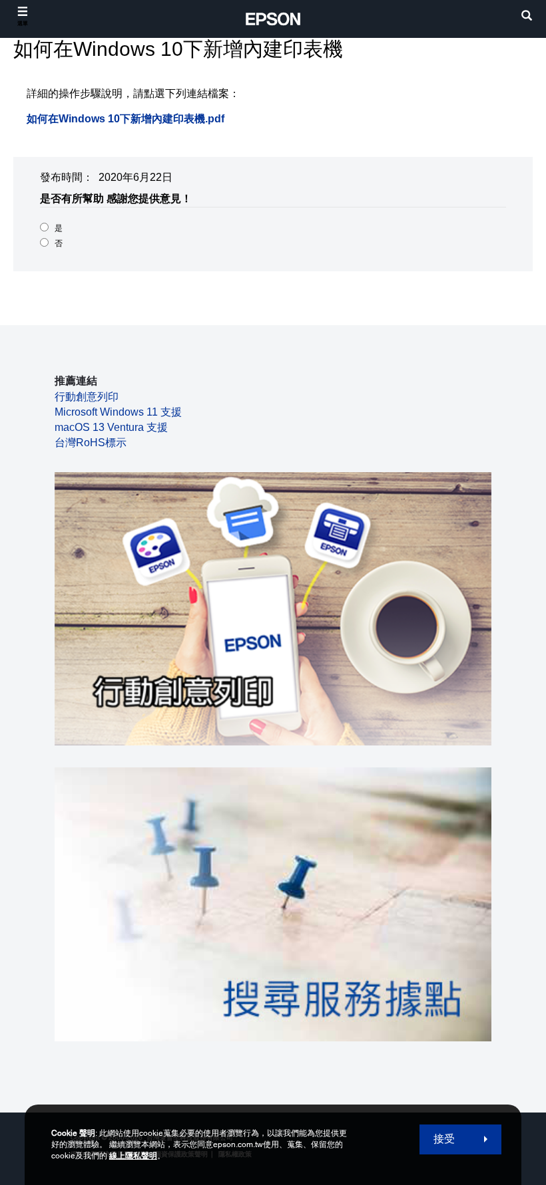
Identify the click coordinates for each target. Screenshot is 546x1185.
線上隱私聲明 (133, 1155)
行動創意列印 (87, 396)
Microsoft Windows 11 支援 (118, 412)
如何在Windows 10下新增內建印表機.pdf (125, 118)
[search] (526, 17)
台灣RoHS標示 (91, 442)
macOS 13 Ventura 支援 (111, 427)
